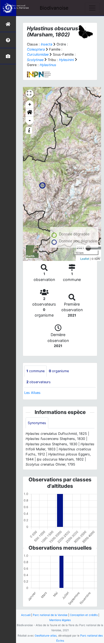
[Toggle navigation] (92, 8)
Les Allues (32, 393)
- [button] (29, 120)
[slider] (88, 248)
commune (35, 371)
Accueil (25, 615)
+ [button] (29, 104)
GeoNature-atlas (46, 635)
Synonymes (37, 423)
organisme (59, 371)
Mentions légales (60, 620)
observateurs (38, 382)
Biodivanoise (54, 8)
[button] (30, 112)
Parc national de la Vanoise (50, 615)
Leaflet (84, 258)
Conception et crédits (84, 615)
